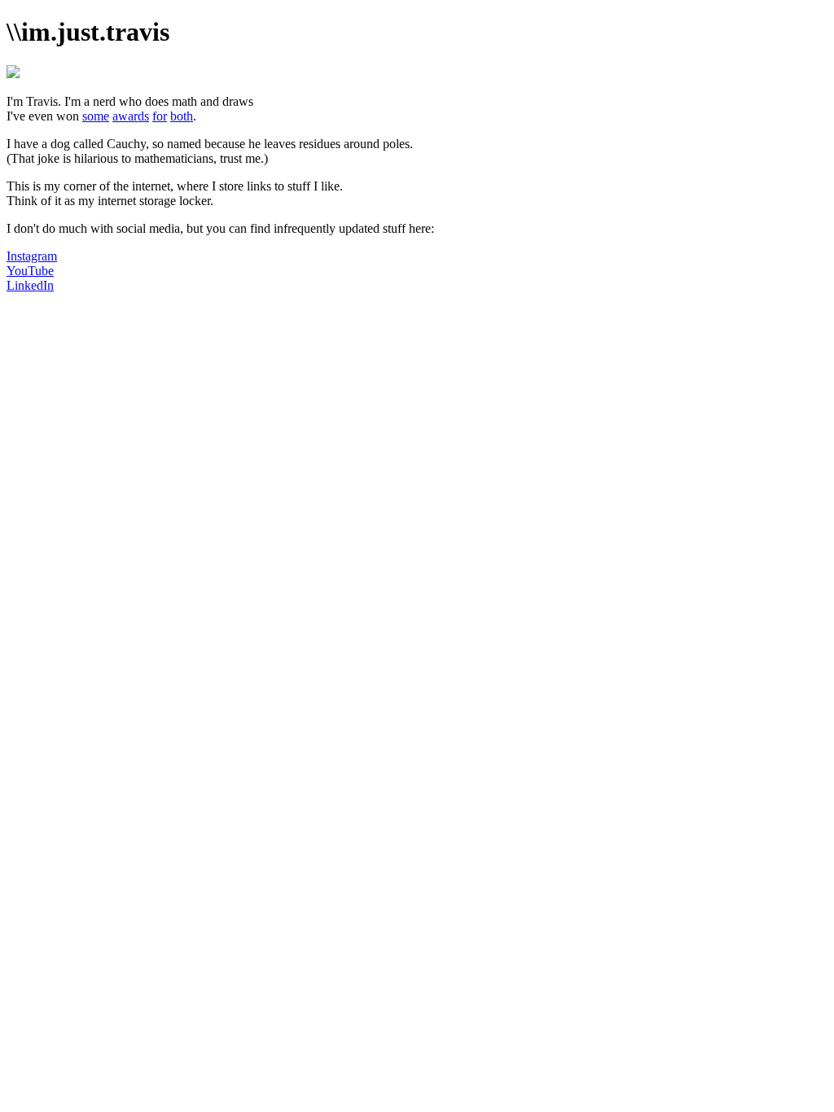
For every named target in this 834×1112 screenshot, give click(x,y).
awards (130, 116)
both (181, 116)
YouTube (30, 271)
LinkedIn (30, 285)
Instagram (32, 256)
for (159, 116)
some (95, 116)
